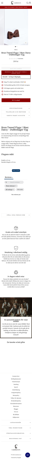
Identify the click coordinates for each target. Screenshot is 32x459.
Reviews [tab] (9, 177)
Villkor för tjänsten (16, 398)
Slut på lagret (16, 68)
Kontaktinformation (16, 403)
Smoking (16, 384)
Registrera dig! (15, 438)
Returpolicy (16, 395)
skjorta (8, 141)
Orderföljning (16, 390)
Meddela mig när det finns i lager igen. (16, 72)
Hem (15, 49)
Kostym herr (15, 376)
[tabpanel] (16, 196)
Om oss (16, 411)
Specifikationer (16, 108)
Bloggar (16, 409)
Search (16, 387)
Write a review (16, 170)
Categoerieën (15, 422)
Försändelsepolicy (16, 401)
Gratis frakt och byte (16, 115)
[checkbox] (20, 189)
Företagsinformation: (15, 433)
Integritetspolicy (16, 392)
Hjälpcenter (16, 417)
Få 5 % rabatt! (16, 100)
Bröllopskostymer (16, 379)
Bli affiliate (16, 414)
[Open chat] (27, 455)
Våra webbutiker (15, 428)
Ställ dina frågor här (16, 215)
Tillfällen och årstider (16, 112)
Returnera (16, 406)
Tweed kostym (16, 381)
